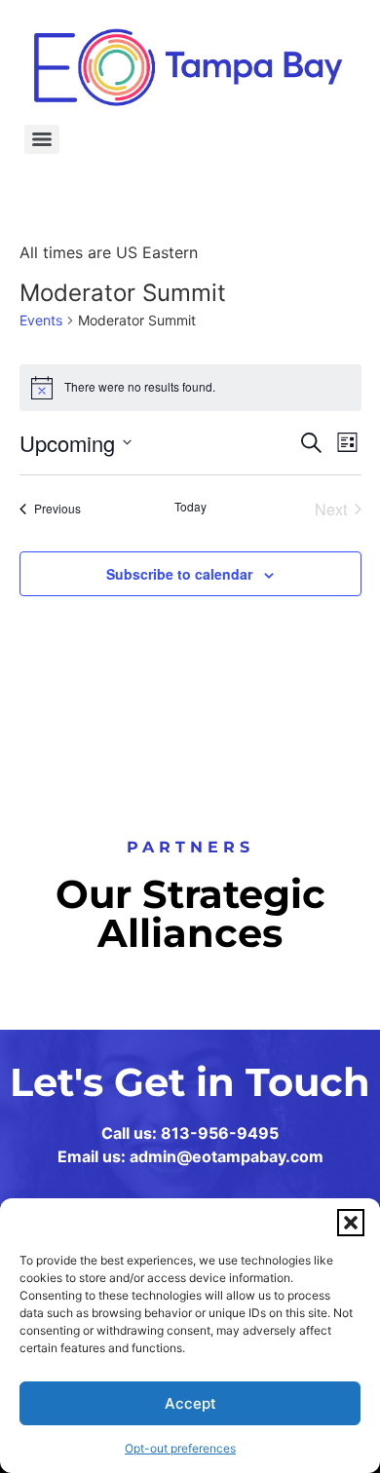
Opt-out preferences (180, 1448)
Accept (190, 1403)
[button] (351, 1222)
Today (190, 506)
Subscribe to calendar (179, 574)
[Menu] (41, 139)
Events (40, 320)
